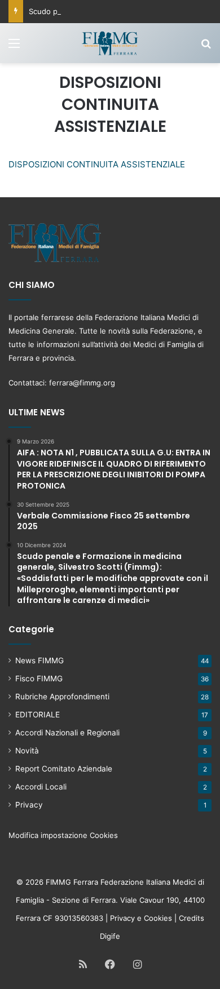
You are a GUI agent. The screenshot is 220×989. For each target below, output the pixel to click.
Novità (27, 750)
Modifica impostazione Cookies (63, 835)
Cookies (158, 918)
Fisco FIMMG (39, 678)
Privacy (29, 804)
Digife (110, 936)
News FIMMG (39, 660)
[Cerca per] (206, 47)
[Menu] (14, 47)
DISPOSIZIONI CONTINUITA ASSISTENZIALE (96, 164)
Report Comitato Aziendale (63, 768)
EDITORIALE (37, 714)
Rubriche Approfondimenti (62, 696)
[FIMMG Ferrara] (110, 43)
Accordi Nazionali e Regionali (67, 732)
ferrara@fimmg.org (82, 382)
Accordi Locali (41, 786)
